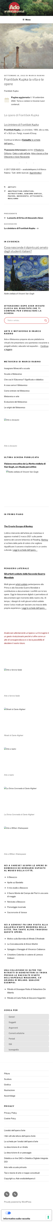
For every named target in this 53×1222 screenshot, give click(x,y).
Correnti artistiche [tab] (16, 1033)
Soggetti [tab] (12, 1022)
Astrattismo (15, 194)
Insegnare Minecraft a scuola (17, 368)
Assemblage (9, 1095)
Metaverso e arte (11, 396)
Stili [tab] (10, 1044)
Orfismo (7, 153)
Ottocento (36, 196)
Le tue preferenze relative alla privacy (29, 1213)
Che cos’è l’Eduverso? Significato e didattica (23, 379)
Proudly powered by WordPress (17, 1201)
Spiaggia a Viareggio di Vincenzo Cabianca (26, 949)
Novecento (23, 196)
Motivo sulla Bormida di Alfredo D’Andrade (25, 938)
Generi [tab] (12, 1016)
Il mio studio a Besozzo (17, 887)
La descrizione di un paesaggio (17, 1152)
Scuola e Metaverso (13, 373)
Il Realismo (39, 149)
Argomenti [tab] (13, 1027)
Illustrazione (9, 1090)
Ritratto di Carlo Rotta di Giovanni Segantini (26, 997)
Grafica (7, 1084)
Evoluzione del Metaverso (15, 401)
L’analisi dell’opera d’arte (14, 1130)
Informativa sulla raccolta (16, 1218)
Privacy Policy (10, 1112)
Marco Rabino (37, 76)
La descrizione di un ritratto (16, 1146)
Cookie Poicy (10, 1118)
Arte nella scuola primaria (15, 1167)
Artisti (12, 187)
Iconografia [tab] (14, 1049)
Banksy (44, 539)
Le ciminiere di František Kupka (21, 124)
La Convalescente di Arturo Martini (22, 943)
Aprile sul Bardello (15, 882)
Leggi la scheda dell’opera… (25, 549)
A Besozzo (12, 877)
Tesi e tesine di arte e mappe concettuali (22, 1172)
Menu (28, 19)
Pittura (7, 1073)
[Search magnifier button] (46, 320)
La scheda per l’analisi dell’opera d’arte (21, 1141)
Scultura (7, 1079)
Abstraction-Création (21, 191)
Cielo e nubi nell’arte (21, 153)
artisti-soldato (21, 584)
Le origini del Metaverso (14, 407)
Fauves (12, 196)
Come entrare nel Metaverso (16, 390)
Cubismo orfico (33, 194)
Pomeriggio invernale (16, 906)
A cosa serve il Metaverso (15, 385)
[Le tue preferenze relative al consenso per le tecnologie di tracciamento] (48, 1217)
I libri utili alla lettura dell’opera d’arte (19, 1135)
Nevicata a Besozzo (16, 901)
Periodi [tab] (12, 1038)
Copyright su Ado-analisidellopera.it (19, 1178)
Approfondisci (35, 172)
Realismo (13, 199)
